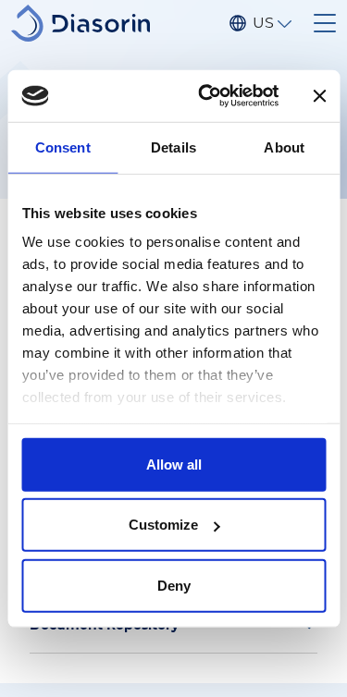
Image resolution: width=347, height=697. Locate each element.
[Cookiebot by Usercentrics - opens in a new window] (207, 96)
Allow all (174, 463)
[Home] (88, 23)
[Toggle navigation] (325, 23)
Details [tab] (173, 146)
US (263, 23)
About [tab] (284, 146)
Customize (163, 524)
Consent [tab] (63, 146)
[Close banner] (319, 96)
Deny (174, 585)
